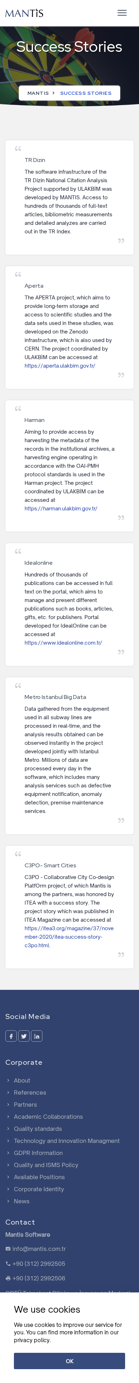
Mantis (38, 93)
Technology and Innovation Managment (66, 1140)
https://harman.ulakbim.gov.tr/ (61, 508)
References (29, 1092)
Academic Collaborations (47, 1116)
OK (69, 1361)
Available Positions (38, 1177)
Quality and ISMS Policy (45, 1164)
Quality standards (37, 1128)
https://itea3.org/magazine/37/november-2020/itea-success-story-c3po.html (69, 936)
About (21, 1080)
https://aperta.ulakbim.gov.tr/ (60, 366)
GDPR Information (37, 1152)
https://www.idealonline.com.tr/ (63, 643)
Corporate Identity (38, 1189)
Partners (24, 1104)
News (21, 1201)
